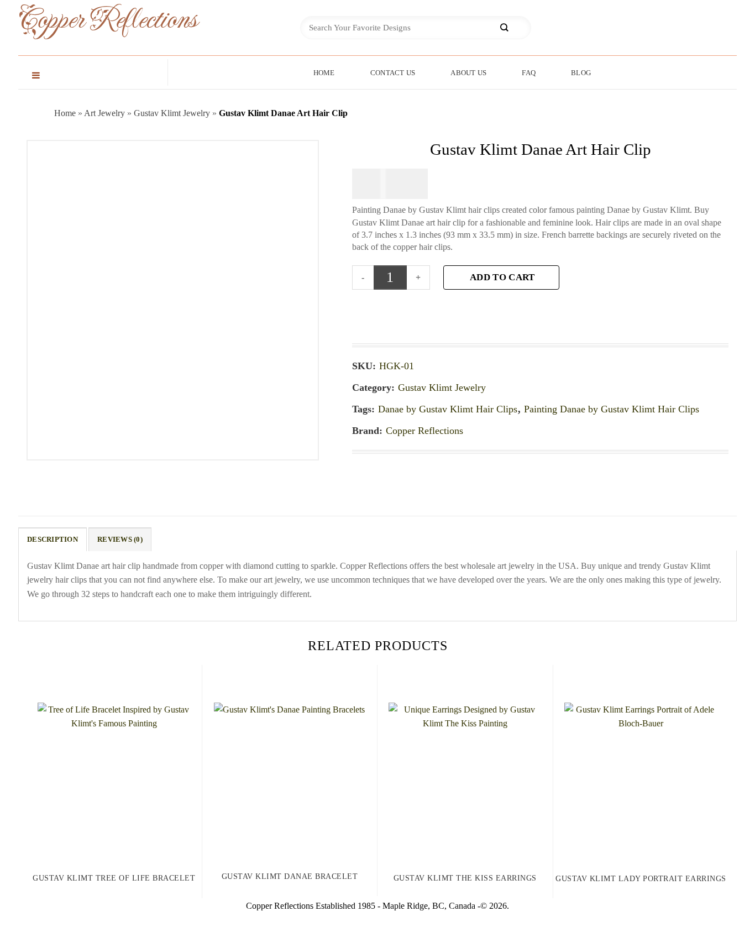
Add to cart (502, 277)
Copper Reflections (90, 20)
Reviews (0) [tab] (120, 539)
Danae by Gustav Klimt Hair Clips (447, 409)
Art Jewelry (104, 113)
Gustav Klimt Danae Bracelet (290, 876)
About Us (468, 73)
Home (324, 73)
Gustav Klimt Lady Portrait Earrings (640, 879)
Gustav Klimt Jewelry (172, 113)
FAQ (529, 73)
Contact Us (393, 73)
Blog (581, 73)
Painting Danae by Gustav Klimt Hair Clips (611, 409)
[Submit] (504, 28)
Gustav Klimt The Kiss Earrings (465, 878)
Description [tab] (52, 539)
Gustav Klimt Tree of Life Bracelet (114, 878)
